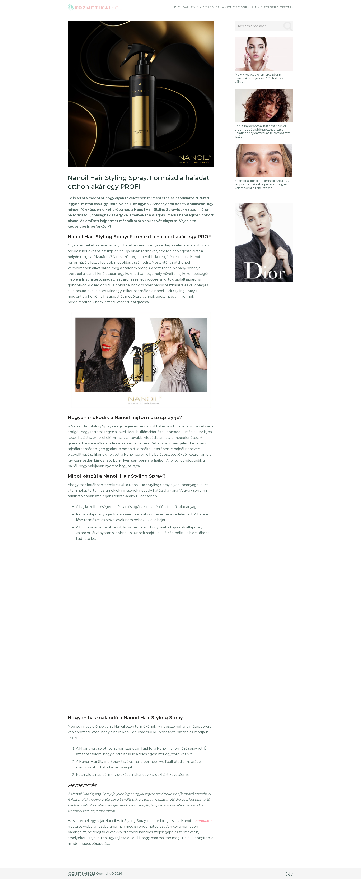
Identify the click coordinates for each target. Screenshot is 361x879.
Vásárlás (211, 7)
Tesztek (286, 7)
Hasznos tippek (235, 7)
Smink (196, 7)
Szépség (271, 7)
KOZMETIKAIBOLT (81, 873)
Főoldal (181, 7)
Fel (288, 873)
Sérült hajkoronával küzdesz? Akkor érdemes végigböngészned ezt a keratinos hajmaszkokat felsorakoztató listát (263, 131)
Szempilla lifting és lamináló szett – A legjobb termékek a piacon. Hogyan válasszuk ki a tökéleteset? (262, 184)
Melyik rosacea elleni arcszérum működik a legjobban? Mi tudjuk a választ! (259, 78)
